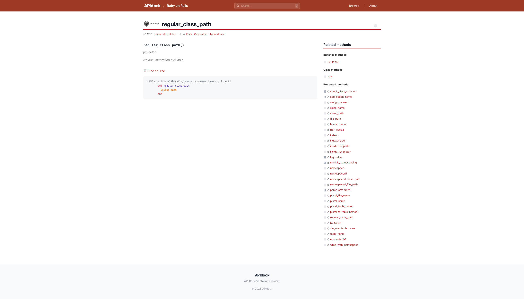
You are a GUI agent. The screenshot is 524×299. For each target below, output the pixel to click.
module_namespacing (343, 162)
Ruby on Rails (177, 5)
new (330, 76)
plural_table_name (341, 206)
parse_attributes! (340, 189)
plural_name (337, 201)
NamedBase (217, 34)
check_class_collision (343, 91)
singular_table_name (342, 228)
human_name (338, 124)
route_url (335, 222)
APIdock (152, 5)
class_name (337, 107)
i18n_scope (337, 129)
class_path (337, 113)
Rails (189, 34)
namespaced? (338, 173)
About (373, 5)
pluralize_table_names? (344, 211)
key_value (336, 157)
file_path (335, 118)
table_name (337, 233)
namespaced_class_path (345, 179)
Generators (200, 34)
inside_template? (340, 151)
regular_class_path (341, 217)
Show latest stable (166, 34)
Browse (354, 5)
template (333, 61)
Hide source (156, 71)
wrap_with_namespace (344, 244)
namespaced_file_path (344, 184)
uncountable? (338, 239)
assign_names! (339, 102)
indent (334, 135)
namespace (337, 168)
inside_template (339, 146)
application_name (341, 96)
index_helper (338, 140)
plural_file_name (340, 195)
